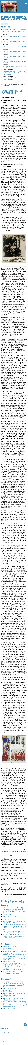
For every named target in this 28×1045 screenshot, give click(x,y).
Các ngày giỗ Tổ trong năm (10, 78)
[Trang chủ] (9, 6)
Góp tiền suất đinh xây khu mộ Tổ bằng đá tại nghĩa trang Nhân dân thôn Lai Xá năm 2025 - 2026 (14, 964)
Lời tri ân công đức (9, 950)
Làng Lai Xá (6, 919)
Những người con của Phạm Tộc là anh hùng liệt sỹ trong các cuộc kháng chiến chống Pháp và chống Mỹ (14, 31)
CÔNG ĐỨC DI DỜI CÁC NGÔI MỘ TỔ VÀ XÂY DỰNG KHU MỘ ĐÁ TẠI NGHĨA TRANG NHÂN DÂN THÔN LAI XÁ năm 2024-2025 (14, 957)
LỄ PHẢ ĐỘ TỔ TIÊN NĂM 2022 (12, 970)
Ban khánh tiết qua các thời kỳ (13, 931)
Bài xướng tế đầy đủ (9, 916)
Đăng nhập (5, 1021)
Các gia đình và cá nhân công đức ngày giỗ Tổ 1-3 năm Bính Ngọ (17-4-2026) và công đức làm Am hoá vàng (15, 72)
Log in (3, 84)
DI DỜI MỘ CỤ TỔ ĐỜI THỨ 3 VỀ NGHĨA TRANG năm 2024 (13, 972)
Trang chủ (4, 23)
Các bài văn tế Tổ (8, 915)
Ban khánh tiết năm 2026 (11, 933)
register (9, 84)
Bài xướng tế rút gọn (9, 961)
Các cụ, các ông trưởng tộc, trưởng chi (14, 1002)
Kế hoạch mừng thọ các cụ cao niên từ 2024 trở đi (14, 952)
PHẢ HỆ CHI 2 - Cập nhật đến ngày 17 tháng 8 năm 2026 (15, 999)
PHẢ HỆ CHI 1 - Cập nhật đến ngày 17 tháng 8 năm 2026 (14, 922)
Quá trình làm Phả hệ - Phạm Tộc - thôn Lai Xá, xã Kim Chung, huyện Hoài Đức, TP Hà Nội (14, 936)
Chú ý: (5, 918)
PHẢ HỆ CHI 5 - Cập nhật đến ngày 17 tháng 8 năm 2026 (15, 1006)
